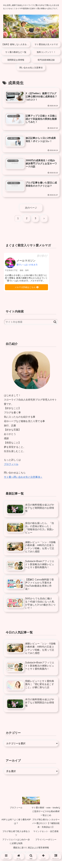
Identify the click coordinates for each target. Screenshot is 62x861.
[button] (55, 322)
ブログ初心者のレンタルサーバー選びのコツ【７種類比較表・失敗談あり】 (46, 823)
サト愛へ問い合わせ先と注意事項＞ (23, 477)
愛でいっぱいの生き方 (27, 264)
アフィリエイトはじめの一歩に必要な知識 (16, 841)
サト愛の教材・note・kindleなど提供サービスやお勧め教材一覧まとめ (46, 811)
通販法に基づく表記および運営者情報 (31, 847)
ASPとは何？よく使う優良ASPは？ (16, 821)
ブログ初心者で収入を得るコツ (16, 833)
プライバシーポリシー (45, 839)
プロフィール (11, 464)
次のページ (31, 207)
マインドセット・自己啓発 (46, 831)
